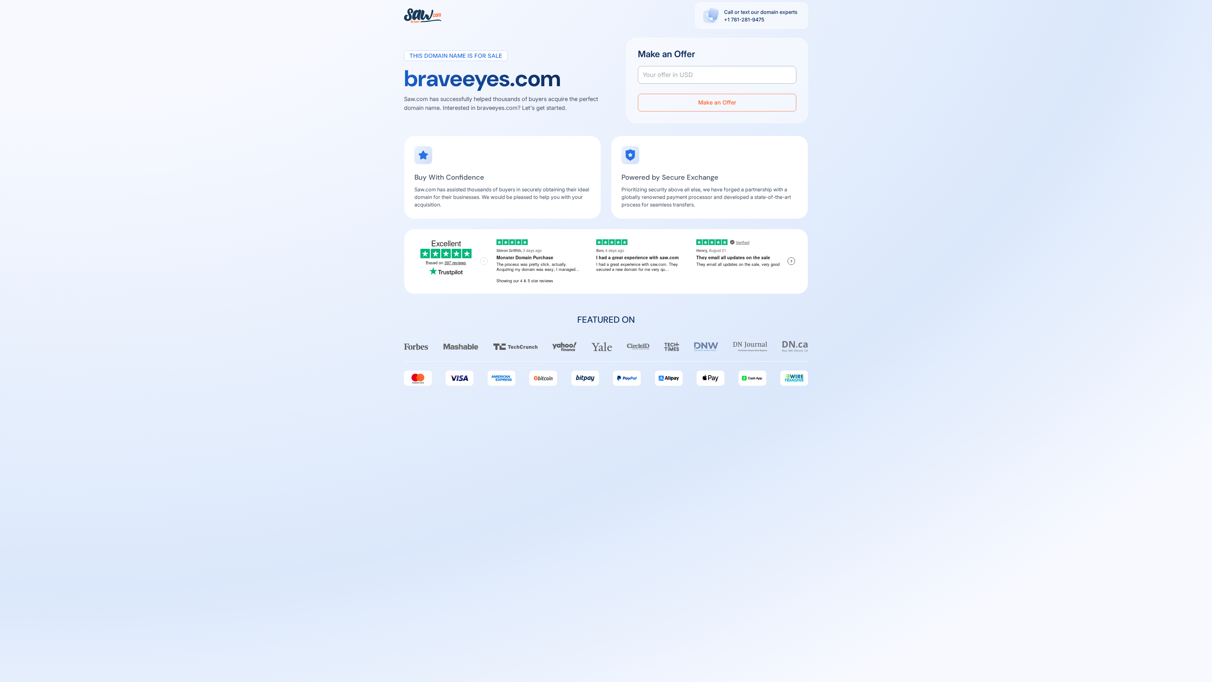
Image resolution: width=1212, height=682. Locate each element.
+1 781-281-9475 (744, 19)
